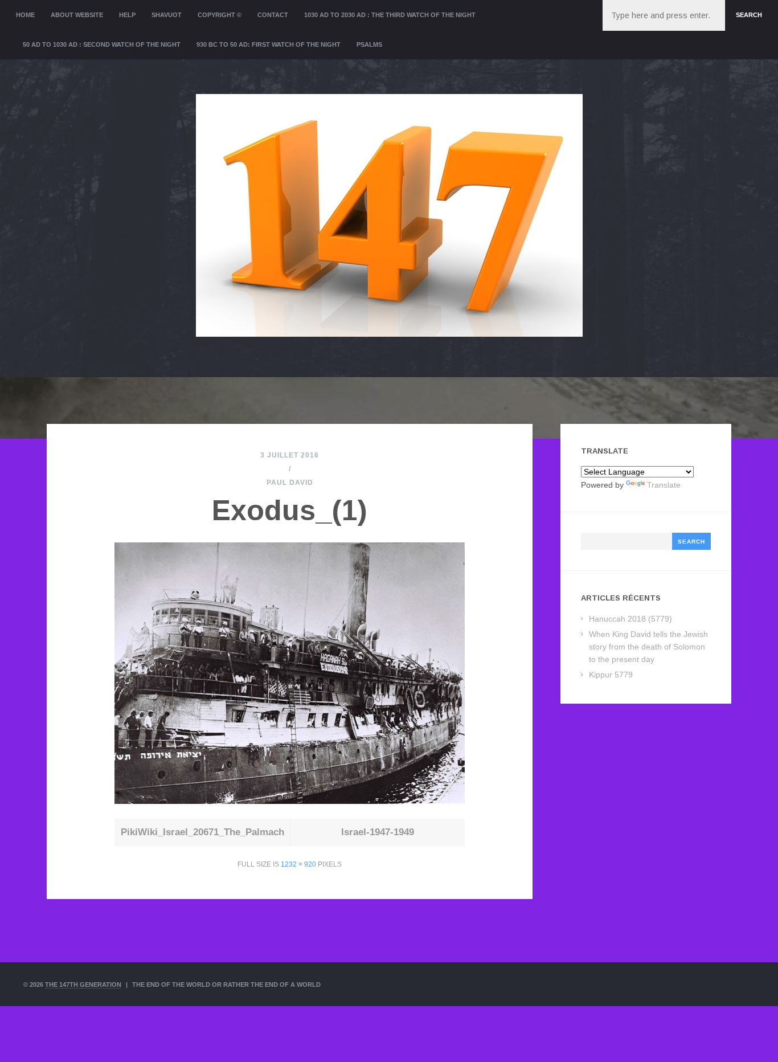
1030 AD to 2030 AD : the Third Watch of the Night (390, 14)
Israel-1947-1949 (377, 832)
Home (25, 14)
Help (127, 14)
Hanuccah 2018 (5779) (630, 618)
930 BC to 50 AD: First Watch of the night (268, 44)
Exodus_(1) (289, 510)
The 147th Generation (83, 984)
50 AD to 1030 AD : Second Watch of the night (102, 44)
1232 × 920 (298, 864)
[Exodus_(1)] (289, 800)
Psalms (369, 44)
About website (77, 14)
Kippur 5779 (611, 674)
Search (749, 14)
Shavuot (166, 14)
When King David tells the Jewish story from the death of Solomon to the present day (648, 647)
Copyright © (219, 14)
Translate (664, 484)
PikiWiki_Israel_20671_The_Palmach (202, 832)
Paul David (290, 483)
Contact (272, 14)
